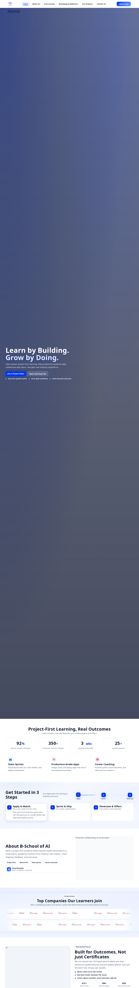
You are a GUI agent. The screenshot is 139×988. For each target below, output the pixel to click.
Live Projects (87, 4)
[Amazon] (29, 914)
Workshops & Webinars (68, 4)
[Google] (65, 914)
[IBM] (41, 914)
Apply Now (123, 4)
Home (25, 4)
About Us (36, 4)
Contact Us (101, 4)
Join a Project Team (15, 374)
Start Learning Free (37, 374)
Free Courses (49, 4)
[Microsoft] (15, 914)
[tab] (21, 807)
